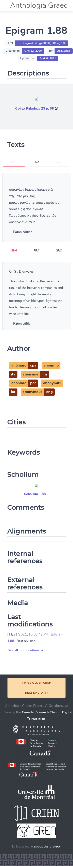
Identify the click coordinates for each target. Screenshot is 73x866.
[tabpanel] (36, 207)
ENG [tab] (58, 162)
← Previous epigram (37, 682)
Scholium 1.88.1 (36, 494)
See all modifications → (25, 650)
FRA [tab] (36, 162)
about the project (47, 846)
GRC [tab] (14, 162)
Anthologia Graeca (40, 5)
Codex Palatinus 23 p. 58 (34, 108)
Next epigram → (36, 692)
